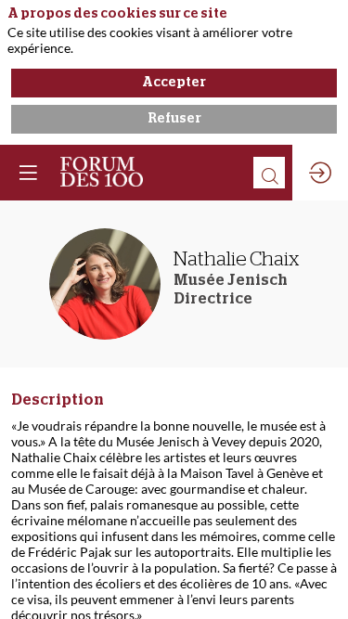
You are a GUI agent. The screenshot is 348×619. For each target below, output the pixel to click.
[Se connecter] (320, 172)
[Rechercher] (269, 172)
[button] (28, 172)
